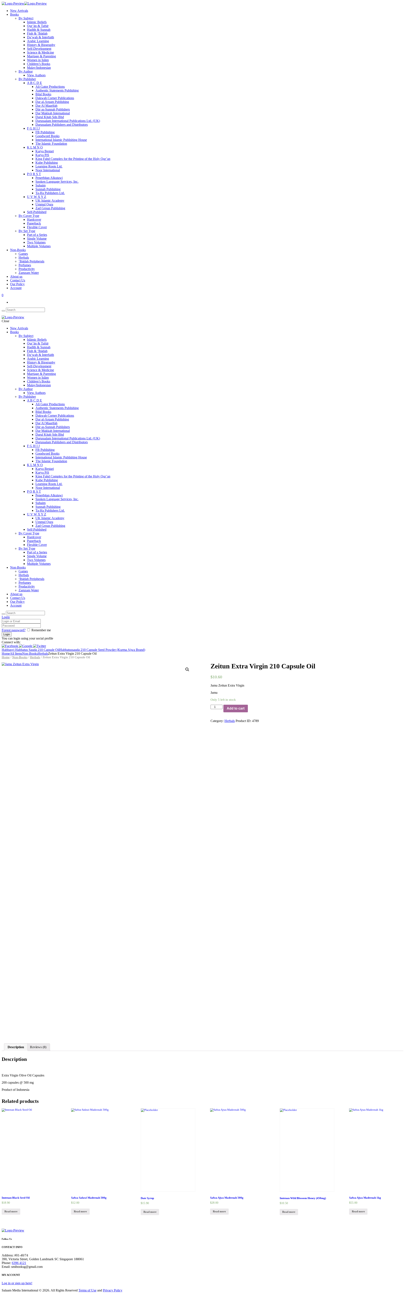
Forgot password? (14, 630)
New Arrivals (19, 10)
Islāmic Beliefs (37, 22)
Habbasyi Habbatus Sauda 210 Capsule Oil (30, 650)
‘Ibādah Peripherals (31, 261)
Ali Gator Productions (50, 86)
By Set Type (27, 231)
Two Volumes (36, 242)
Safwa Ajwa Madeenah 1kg (365, 1197)
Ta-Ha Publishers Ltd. (50, 193)
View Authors (36, 75)
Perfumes (25, 265)
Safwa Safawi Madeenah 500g (89, 1197)
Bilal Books (43, 94)
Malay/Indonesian (39, 67)
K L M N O (35, 147)
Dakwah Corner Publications (54, 98)
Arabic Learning (38, 41)
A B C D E (34, 83)
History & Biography (41, 45)
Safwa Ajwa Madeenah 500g (226, 1197)
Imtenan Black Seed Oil (16, 1197)
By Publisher (27, 79)
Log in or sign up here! (17, 1283)
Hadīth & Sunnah (38, 29)
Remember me (41, 630)
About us (16, 276)
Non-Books (18, 250)
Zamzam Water (29, 272)
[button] (10, 646)
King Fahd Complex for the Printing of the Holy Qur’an (72, 159)
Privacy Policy (112, 1290)
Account (16, 288)
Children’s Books (38, 64)
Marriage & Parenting (41, 56)
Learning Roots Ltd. (48, 166)
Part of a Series (37, 235)
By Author (26, 71)
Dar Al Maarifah (46, 105)
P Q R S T (34, 174)
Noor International (47, 170)
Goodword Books (47, 136)
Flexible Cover (37, 227)
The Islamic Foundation (51, 143)
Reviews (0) (38, 1047)
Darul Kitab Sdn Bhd (49, 117)
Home (6, 653)
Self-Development (39, 48)
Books (14, 14)
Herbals (24, 257)
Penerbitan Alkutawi (49, 178)
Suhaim (40, 185)
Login (6, 617)
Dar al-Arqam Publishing (52, 102)
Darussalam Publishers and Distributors (61, 124)
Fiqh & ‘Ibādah (37, 33)
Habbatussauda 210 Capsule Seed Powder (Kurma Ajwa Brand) (102, 650)
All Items (16, 653)
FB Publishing (45, 132)
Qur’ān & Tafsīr (38, 26)
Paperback (34, 223)
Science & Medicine (40, 52)
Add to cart (235, 708)
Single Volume (37, 238)
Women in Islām (38, 60)
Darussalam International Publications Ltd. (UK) (67, 121)
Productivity (27, 269)
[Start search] (3, 614)
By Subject (26, 18)
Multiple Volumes (39, 246)
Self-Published (36, 212)
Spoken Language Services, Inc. (56, 181)
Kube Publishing (46, 162)
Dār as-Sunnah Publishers (52, 109)
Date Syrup (147, 1198)
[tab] (16, 1047)
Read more (11, 1211)
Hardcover (34, 219)
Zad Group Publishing (50, 208)
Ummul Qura (44, 204)
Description (16, 1047)
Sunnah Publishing (48, 189)
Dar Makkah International (52, 113)
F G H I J (33, 128)
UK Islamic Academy (49, 200)
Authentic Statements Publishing (57, 90)
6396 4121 (19, 1263)
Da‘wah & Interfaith (40, 37)
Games (23, 254)
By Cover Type (29, 216)
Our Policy (17, 284)
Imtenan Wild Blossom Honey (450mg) (303, 1198)
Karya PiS (42, 155)
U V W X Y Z (36, 197)
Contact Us (17, 280)
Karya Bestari (44, 151)
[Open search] (3, 310)
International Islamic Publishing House (61, 140)
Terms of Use (87, 1290)
